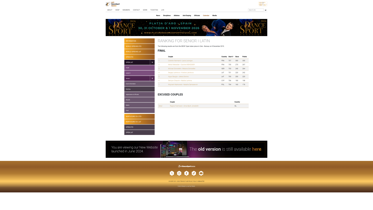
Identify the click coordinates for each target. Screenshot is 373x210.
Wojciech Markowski (175, 84)
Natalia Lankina (186, 80)
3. (159, 68)
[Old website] (186, 149)
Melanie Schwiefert (188, 68)
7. (159, 84)
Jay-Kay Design (191, 186)
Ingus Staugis (172, 76)
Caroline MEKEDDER (188, 64)
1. (159, 61)
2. (159, 64)
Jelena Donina (184, 76)
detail (160, 106)
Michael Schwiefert (174, 68)
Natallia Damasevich (190, 84)
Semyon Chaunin (174, 80)
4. (159, 72)
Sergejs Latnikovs (174, 72)
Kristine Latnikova (187, 72)
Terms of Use (184, 181)
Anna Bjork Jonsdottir (191, 106)
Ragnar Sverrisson (176, 106)
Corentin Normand (174, 61)
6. (159, 80)
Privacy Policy (192, 181)
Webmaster (200, 181)
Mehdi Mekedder (174, 64)
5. (159, 76)
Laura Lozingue (187, 61)
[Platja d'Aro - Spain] (186, 27)
